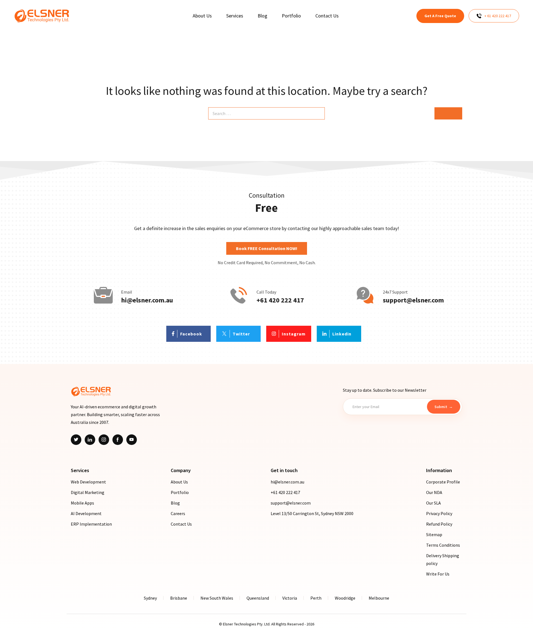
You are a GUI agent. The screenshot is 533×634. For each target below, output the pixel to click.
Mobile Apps (82, 503)
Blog (175, 503)
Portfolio (180, 492)
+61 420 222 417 (280, 300)
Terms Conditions (443, 545)
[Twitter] (76, 439)
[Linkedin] (90, 439)
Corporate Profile (443, 482)
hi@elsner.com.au (147, 300)
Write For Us (437, 574)
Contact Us (181, 524)
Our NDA (434, 492)
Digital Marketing (87, 492)
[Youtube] (131, 439)
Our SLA (433, 503)
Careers (178, 513)
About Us (179, 482)
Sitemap (434, 534)
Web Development (88, 482)
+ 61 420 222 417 (497, 15)
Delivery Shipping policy (442, 559)
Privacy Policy (439, 513)
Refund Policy (439, 524)
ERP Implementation (91, 524)
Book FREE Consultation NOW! (266, 248)
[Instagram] (104, 439)
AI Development (86, 513)
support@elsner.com (413, 300)
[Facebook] (117, 439)
